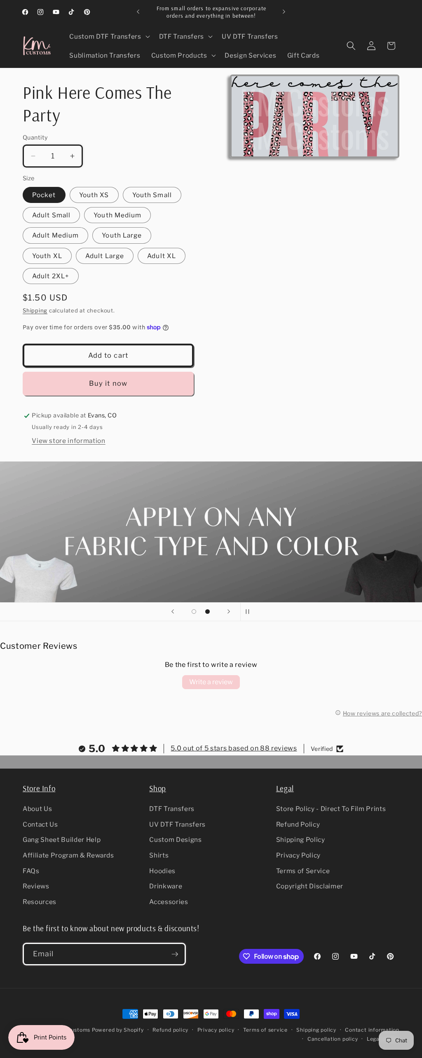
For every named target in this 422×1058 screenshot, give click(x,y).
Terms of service (265, 1030)
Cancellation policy (332, 1039)
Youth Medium (117, 215)
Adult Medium (55, 235)
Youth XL (47, 256)
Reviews (36, 886)
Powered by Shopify (118, 1030)
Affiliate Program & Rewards (68, 855)
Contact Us (40, 824)
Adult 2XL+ (50, 276)
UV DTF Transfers (177, 824)
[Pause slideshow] (249, 612)
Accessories (168, 902)
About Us (37, 809)
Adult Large (104, 256)
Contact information (372, 1030)
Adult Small (51, 215)
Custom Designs (175, 840)
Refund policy (170, 1030)
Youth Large (122, 235)
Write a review (211, 682)
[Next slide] (229, 612)
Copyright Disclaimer (309, 886)
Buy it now (108, 383)
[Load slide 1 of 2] (194, 611)
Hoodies (162, 871)
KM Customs (73, 1030)
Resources (39, 902)
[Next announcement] (284, 12)
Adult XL (161, 256)
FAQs (31, 871)
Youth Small (152, 195)
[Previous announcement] (138, 12)
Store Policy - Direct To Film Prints (331, 809)
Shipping (35, 310)
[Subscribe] (175, 954)
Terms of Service (303, 871)
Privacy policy (215, 1030)
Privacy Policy (298, 855)
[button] (108, 36)
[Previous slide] (173, 612)
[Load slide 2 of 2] (207, 611)
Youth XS (94, 195)
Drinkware (165, 886)
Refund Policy (298, 824)
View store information (69, 441)
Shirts (159, 855)
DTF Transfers (172, 809)
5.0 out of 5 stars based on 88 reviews (234, 748)
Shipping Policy (300, 840)
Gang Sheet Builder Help (62, 840)
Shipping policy (316, 1030)
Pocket (44, 195)
